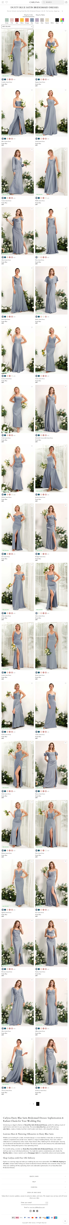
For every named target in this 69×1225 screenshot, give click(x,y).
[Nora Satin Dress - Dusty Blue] (36, 850)
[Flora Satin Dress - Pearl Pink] (41, 257)
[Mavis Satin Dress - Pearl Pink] (7, 139)
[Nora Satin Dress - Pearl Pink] (41, 850)
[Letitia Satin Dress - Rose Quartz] (12, 672)
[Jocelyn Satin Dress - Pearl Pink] (41, 494)
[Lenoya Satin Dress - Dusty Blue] (3, 376)
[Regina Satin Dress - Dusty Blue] (36, 79)
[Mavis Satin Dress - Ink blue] (5, 139)
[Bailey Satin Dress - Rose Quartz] (46, 317)
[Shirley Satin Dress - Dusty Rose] (10, 494)
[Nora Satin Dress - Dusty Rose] (43, 850)
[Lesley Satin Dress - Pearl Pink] (41, 376)
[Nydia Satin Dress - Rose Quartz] (12, 732)
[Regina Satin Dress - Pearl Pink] (41, 79)
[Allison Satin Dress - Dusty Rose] (43, 1028)
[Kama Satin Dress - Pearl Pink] (41, 672)
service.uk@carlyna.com (37, 1207)
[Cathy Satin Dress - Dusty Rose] (43, 732)
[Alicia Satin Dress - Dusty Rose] (10, 1028)
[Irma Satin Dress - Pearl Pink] (7, 317)
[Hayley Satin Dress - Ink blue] (39, 969)
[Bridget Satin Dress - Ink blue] (39, 554)
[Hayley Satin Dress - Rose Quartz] (46, 969)
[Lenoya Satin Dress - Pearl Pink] (7, 376)
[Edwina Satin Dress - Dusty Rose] (10, 850)
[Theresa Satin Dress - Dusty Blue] (3, 1088)
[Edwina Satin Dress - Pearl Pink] (7, 850)
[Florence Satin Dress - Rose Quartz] (12, 969)
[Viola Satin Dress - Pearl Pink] (7, 435)
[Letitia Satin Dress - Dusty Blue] (3, 672)
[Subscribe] (47, 1202)
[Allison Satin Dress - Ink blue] (39, 1028)
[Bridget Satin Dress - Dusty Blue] (36, 554)
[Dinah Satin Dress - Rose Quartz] (46, 139)
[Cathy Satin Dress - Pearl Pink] (41, 732)
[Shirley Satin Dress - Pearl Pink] (7, 494)
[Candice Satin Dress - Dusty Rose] (10, 79)
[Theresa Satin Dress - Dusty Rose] (10, 1088)
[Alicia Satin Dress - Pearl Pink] (7, 1028)
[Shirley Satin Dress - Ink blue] (5, 494)
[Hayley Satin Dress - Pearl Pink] (41, 969)
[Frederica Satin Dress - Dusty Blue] (36, 1088)
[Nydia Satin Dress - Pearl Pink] (7, 732)
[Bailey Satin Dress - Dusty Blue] (36, 317)
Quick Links (34, 1176)
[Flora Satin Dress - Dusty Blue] (36, 257)
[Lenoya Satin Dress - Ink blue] (5, 376)
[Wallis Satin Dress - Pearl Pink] (41, 198)
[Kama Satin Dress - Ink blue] (39, 672)
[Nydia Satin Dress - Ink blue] (5, 732)
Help (34, 1182)
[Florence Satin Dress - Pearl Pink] (7, 969)
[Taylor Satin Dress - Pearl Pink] (7, 198)
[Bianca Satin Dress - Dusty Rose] (43, 791)
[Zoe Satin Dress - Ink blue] (5, 554)
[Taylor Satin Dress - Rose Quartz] (12, 198)
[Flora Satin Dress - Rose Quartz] (46, 257)
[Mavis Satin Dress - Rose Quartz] (12, 139)
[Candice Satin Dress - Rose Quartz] (12, 79)
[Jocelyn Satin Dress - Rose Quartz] (46, 494)
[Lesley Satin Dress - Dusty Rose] (43, 376)
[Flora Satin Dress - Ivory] (39, 257)
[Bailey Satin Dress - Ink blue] (39, 317)
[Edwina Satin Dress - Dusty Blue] (3, 850)
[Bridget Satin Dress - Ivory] (41, 554)
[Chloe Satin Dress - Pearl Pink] (7, 613)
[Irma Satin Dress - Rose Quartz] (12, 317)
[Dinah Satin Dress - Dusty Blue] (36, 139)
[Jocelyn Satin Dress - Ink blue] (39, 494)
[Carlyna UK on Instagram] (31, 1211)
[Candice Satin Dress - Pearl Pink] (7, 79)
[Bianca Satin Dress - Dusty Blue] (36, 791)
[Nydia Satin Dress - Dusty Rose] (10, 732)
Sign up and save (34, 1193)
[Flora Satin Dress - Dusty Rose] (43, 257)
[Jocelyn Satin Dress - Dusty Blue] (36, 494)
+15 (14, 79)
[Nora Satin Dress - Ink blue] (39, 850)
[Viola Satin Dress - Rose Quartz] (12, 435)
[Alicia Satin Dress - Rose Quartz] (12, 1028)
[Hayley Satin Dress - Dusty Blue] (36, 969)
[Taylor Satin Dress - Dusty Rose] (10, 198)
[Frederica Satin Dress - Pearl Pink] (41, 1088)
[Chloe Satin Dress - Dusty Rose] (10, 613)
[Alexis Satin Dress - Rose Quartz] (12, 257)
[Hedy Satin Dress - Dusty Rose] (10, 791)
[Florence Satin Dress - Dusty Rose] (10, 969)
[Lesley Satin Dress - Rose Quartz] (46, 376)
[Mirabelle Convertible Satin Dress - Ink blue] (39, 435)
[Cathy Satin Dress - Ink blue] (39, 732)
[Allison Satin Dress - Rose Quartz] (46, 1028)
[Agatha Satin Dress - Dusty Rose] (10, 910)
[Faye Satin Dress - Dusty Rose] (43, 910)
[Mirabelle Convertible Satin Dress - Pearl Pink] (41, 435)
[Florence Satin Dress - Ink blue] (5, 969)
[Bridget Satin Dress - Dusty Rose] (43, 554)
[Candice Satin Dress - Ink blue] (5, 79)
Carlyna (34, 1187)
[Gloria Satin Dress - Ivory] (39, 613)
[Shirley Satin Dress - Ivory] (12, 494)
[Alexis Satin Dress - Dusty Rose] (10, 257)
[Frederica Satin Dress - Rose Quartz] (46, 1088)
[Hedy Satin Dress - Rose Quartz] (12, 791)
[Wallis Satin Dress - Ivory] (46, 198)
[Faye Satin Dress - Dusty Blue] (36, 910)
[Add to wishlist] (32, 31)
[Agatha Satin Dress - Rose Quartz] (12, 910)
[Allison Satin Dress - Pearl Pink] (41, 1028)
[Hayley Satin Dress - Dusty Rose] (43, 969)
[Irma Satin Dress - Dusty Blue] (3, 317)
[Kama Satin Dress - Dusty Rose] (43, 672)
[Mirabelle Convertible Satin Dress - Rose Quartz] (46, 435)
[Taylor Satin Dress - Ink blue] (5, 198)
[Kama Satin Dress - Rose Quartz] (46, 672)
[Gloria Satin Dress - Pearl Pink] (41, 613)
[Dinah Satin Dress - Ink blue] (39, 139)
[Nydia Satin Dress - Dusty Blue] (3, 732)
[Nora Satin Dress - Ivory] (46, 850)
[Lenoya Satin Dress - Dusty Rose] (10, 376)
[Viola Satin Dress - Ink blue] (5, 435)
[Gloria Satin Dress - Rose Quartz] (46, 613)
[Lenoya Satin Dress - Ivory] (12, 376)
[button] (6, 21)
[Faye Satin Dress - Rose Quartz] (46, 910)
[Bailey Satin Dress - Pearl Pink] (41, 317)
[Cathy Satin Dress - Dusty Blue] (36, 732)
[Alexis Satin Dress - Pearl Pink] (7, 257)
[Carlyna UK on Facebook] (34, 1211)
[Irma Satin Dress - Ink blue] (5, 317)
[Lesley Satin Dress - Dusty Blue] (36, 376)
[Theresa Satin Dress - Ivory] (12, 1088)
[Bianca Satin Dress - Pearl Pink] (41, 791)
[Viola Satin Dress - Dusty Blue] (3, 435)
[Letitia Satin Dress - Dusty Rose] (10, 672)
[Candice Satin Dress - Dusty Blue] (3, 79)
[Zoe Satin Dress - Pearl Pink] (7, 554)
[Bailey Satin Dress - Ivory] (43, 317)
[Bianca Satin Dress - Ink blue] (39, 791)
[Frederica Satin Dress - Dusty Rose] (43, 1088)
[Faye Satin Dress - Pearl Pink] (41, 910)
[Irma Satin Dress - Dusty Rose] (10, 317)
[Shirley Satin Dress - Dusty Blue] (3, 494)
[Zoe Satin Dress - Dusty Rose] (10, 554)
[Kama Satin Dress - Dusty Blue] (36, 672)
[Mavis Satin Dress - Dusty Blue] (3, 139)
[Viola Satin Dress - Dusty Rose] (10, 435)
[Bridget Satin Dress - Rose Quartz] (46, 554)
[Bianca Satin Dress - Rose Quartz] (46, 791)
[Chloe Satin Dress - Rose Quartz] (12, 613)
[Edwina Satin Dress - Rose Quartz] (12, 850)
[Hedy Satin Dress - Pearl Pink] (7, 791)
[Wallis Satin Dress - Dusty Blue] (36, 198)
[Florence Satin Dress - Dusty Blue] (3, 969)
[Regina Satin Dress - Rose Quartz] (46, 79)
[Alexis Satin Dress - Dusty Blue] (3, 257)
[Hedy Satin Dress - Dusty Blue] (3, 791)
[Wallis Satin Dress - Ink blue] (39, 198)
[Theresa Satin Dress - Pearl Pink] (7, 1088)
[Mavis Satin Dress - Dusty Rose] (10, 139)
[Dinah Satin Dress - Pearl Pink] (41, 139)
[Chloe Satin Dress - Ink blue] (5, 613)
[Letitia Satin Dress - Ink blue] (5, 672)
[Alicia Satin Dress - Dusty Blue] (3, 1028)
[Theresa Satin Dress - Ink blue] (5, 1088)
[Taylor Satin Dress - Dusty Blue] (3, 198)
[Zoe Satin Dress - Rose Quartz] (12, 554)
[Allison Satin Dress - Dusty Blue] (36, 1028)
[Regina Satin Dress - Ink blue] (39, 79)
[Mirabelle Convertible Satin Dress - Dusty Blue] (36, 435)
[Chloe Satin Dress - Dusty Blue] (3, 613)
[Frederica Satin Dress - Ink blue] (39, 1088)
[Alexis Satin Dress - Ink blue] (5, 257)
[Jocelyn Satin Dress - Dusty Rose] (43, 494)
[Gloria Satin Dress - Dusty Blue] (36, 613)
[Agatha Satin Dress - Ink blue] (5, 910)
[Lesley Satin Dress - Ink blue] (39, 376)
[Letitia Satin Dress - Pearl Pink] (7, 672)
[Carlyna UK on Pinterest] (37, 1211)
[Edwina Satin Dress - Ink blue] (5, 850)
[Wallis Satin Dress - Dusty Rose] (43, 198)
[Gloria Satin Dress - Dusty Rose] (43, 613)
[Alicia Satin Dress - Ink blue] (5, 1028)
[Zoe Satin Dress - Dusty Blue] (3, 554)
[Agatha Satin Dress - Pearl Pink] (7, 910)
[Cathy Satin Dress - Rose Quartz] (46, 732)
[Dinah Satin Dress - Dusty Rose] (43, 139)
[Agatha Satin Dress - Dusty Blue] (3, 910)
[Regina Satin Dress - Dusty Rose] (43, 79)
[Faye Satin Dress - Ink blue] (39, 910)
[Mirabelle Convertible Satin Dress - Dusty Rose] (43, 435)
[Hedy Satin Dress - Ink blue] (5, 791)
